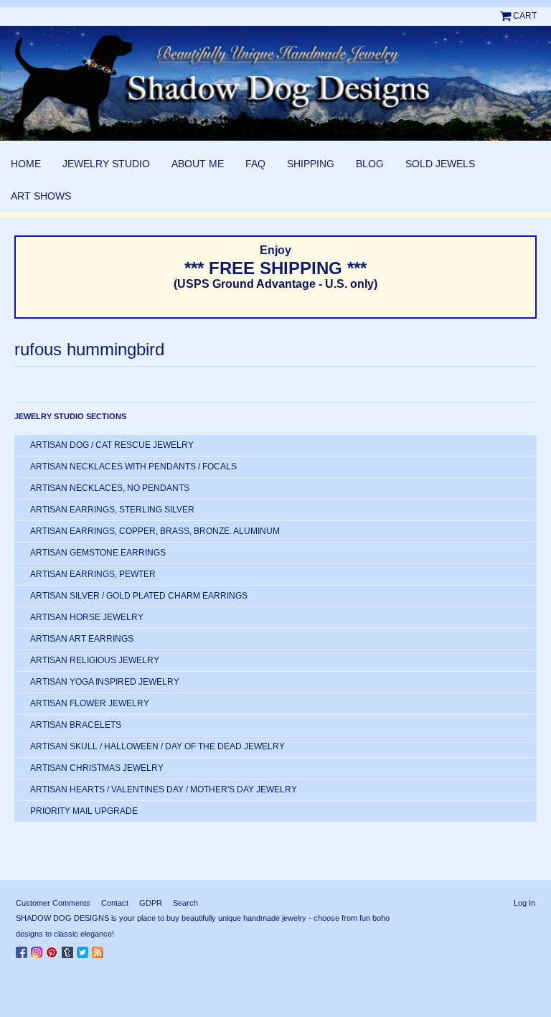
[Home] (275, 83)
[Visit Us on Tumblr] (69, 949)
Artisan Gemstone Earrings (98, 553)
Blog (370, 163)
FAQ (255, 163)
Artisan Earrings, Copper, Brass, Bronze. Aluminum (155, 531)
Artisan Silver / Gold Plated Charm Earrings (139, 596)
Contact (114, 903)
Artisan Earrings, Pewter (93, 574)
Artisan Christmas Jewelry (97, 768)
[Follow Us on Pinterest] (54, 949)
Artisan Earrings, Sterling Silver (112, 510)
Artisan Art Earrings (81, 639)
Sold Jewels (440, 163)
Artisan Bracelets (75, 725)
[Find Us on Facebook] (23, 949)
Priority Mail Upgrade (84, 811)
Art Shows (41, 196)
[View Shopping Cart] (506, 16)
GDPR (150, 903)
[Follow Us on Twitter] (84, 949)
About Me (197, 163)
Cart (525, 16)
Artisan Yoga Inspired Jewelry (104, 682)
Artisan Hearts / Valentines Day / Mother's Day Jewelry (163, 789)
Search (185, 903)
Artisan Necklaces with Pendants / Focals (133, 466)
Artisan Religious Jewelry (94, 660)
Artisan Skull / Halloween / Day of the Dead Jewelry (157, 746)
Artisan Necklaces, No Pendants (109, 488)
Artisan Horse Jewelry (86, 617)
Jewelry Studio (106, 163)
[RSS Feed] (99, 949)
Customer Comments (53, 903)
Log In (524, 903)
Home (26, 163)
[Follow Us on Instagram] (38, 949)
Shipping (310, 163)
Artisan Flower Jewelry (89, 703)
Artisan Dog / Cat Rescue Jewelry (112, 445)
